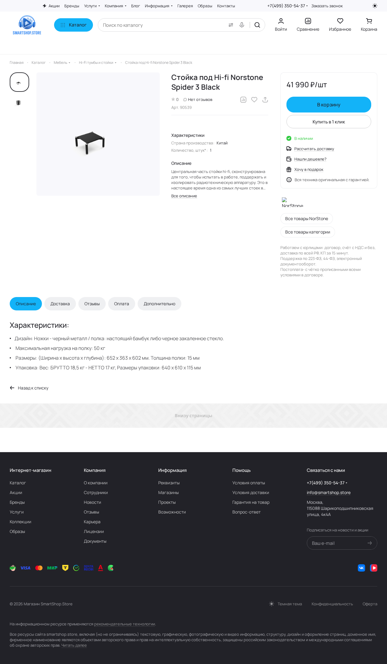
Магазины (168, 492)
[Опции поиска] (229, 25)
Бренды (17, 502)
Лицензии (94, 531)
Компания (94, 470)
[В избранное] (254, 100)
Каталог (18, 483)
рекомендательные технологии (124, 624)
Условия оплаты (248, 483)
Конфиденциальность (332, 604)
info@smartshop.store (329, 492)
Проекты (167, 502)
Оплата (121, 303)
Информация (172, 470)
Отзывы (92, 303)
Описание (26, 303)
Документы (95, 541)
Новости (92, 502)
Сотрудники (96, 492)
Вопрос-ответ (246, 512)
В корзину (329, 104)
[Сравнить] (243, 100)
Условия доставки (250, 492)
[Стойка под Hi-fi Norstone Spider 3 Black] (98, 134)
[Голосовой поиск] (243, 25)
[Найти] (257, 25)
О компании (96, 483)
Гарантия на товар (250, 502)
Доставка (60, 303)
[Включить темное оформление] (374, 5)
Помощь (241, 470)
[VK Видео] (373, 568)
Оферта (370, 604)
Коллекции (20, 521)
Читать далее (74, 645)
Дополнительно (159, 303)
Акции (16, 492)
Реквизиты (169, 483)
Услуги (17, 512)
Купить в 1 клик (329, 122)
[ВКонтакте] (361, 568)
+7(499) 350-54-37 (286, 6)
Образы (17, 531)
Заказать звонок (327, 6)
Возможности (172, 512)
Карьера (92, 521)
